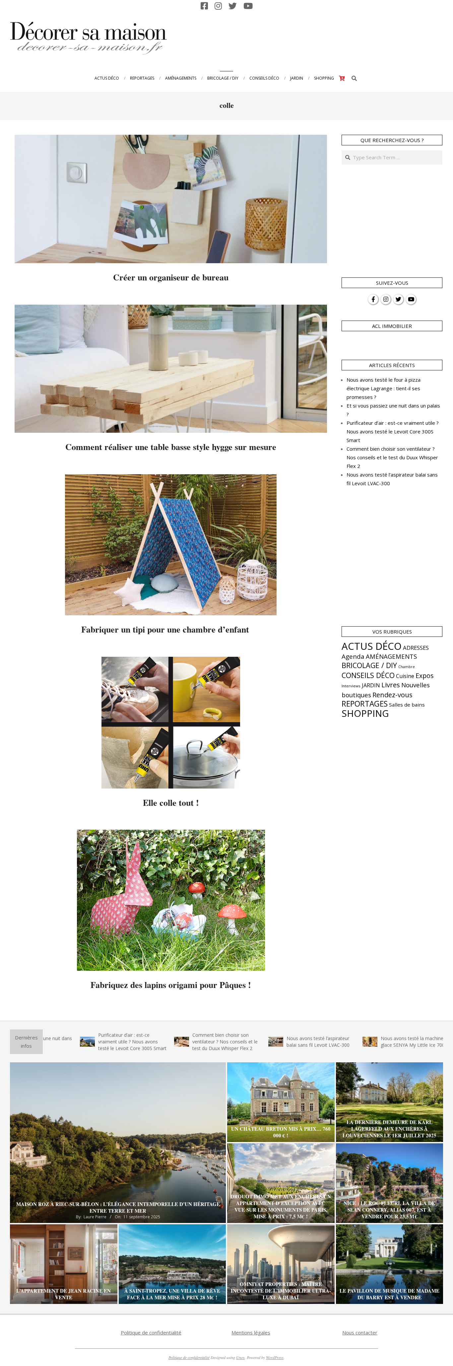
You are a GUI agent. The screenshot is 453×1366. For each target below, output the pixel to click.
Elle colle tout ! (171, 802)
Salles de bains (407, 704)
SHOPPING (365, 713)
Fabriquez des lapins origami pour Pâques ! (171, 984)
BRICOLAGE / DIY (369, 665)
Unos (240, 1357)
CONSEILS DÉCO (368, 675)
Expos (425, 675)
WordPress (275, 1357)
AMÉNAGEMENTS (391, 656)
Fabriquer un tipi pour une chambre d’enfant (170, 629)
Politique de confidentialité (151, 1332)
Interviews (351, 685)
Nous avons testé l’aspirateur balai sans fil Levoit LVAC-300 (257, 1041)
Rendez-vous (392, 694)
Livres (390, 684)
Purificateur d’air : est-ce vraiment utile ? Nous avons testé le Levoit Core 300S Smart (393, 431)
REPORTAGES (365, 704)
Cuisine (405, 676)
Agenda (353, 656)
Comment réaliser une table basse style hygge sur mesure (170, 446)
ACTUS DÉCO (372, 646)
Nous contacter (359, 1332)
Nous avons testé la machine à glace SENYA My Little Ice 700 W (355, 1041)
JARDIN (371, 685)
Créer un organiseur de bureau (170, 277)
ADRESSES (416, 647)
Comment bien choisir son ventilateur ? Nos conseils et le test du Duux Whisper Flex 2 (392, 457)
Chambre (406, 666)
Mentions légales (250, 1332)
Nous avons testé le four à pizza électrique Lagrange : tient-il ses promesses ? (384, 388)
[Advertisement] (320, 37)
